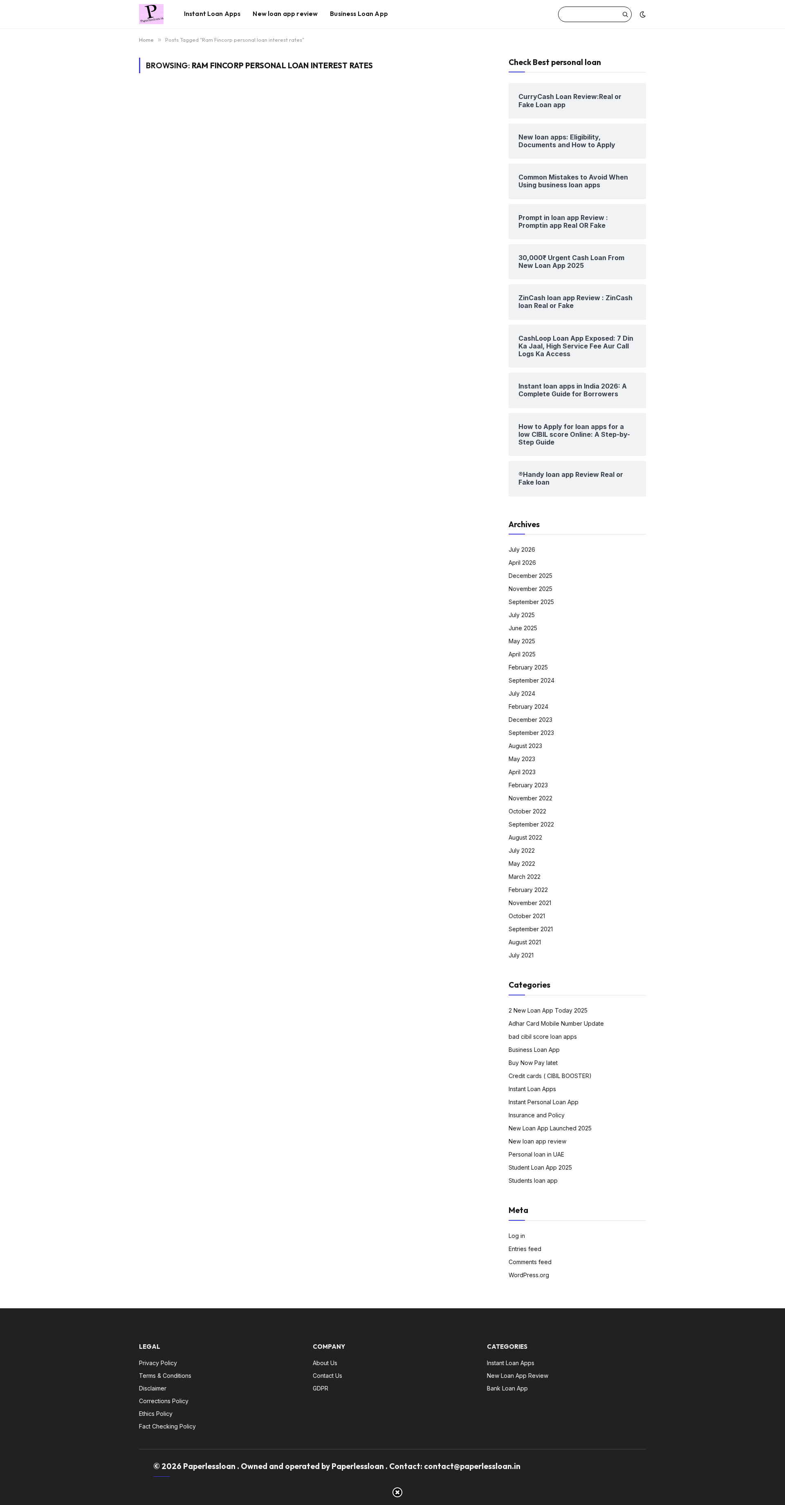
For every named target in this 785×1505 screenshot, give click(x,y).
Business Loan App (359, 14)
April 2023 (522, 771)
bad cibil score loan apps (543, 1036)
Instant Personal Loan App (544, 1101)
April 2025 (522, 654)
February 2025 (528, 667)
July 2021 (521, 955)
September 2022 (531, 824)
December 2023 (530, 719)
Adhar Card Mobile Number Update (556, 1023)
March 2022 (525, 876)
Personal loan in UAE (536, 1154)
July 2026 (522, 549)
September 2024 (531, 680)
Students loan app (533, 1180)
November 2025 (530, 588)
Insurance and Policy (537, 1115)
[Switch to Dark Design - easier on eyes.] (642, 14)
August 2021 (525, 942)
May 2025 (522, 641)
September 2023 (531, 732)
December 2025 (530, 575)
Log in (517, 1235)
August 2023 (525, 745)
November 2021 (530, 902)
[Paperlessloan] (151, 14)
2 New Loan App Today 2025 (548, 1010)
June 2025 (523, 627)
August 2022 (525, 837)
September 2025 (531, 601)
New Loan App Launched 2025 (550, 1128)
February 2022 (528, 889)
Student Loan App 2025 (540, 1167)
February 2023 (528, 785)
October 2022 (527, 811)
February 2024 (528, 706)
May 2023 (522, 758)
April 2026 (522, 562)
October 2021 (527, 915)
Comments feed (530, 1261)
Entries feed (525, 1248)
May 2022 (522, 863)
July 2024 (522, 693)
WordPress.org (529, 1274)
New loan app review (285, 14)
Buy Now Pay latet (533, 1062)
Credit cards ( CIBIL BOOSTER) (550, 1075)
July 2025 (522, 614)
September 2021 (531, 928)
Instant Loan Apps (212, 14)
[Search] (625, 14)
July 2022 (522, 850)
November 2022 (530, 798)
